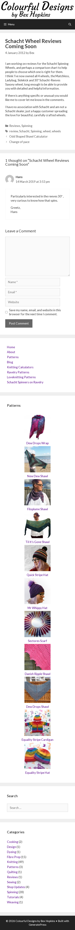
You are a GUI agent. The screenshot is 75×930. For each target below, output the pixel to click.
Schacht (24, 131)
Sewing (11, 882)
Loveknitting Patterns (21, 377)
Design (11, 847)
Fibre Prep (13, 857)
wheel (47, 131)
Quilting (12, 872)
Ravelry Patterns (18, 372)
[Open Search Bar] (70, 24)
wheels (56, 131)
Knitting (12, 862)
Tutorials (13, 897)
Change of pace (19, 142)
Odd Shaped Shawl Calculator (28, 136)
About (11, 352)
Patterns (13, 357)
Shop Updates (16, 887)
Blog (10, 362)
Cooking (12, 842)
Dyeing (11, 852)
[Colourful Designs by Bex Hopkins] (37, 9)
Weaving (13, 902)
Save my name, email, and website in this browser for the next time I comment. (35, 312)
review (13, 131)
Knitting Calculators (20, 367)
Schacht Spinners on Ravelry (25, 382)
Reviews (14, 126)
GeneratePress (37, 924)
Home (11, 347)
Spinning (26, 126)
